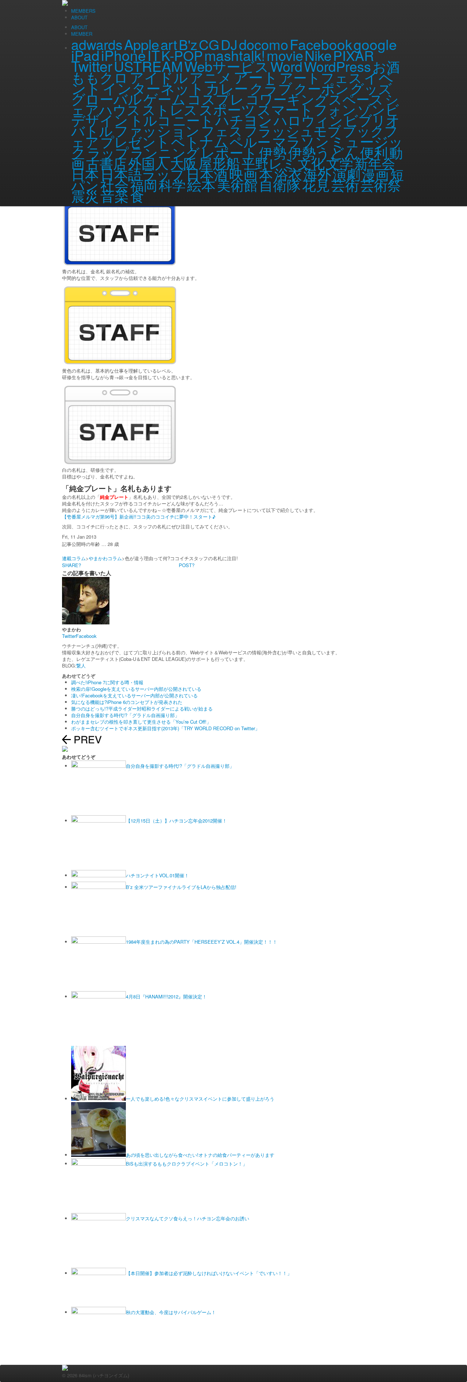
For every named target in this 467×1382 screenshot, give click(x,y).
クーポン (321, 88)
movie (285, 55)
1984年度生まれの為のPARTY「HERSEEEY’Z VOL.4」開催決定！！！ (201, 941)
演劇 (346, 173)
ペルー (250, 141)
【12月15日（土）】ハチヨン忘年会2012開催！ (176, 820)
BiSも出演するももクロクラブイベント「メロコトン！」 (186, 1163)
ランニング (165, 152)
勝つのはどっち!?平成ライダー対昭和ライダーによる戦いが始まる (142, 708)
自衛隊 (280, 185)
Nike (318, 55)
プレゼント (135, 141)
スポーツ (227, 109)
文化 (311, 163)
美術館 (237, 185)
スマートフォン (306, 109)
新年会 (375, 163)
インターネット (153, 88)
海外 (317, 173)
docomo (263, 44)
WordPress (337, 66)
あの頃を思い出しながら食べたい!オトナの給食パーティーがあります (200, 1154)
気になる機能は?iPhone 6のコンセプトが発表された (126, 701)
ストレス (169, 109)
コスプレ (215, 98)
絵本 (201, 184)
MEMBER (81, 33)
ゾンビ (378, 109)
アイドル (159, 77)
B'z (188, 44)
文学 (339, 163)
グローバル (106, 98)
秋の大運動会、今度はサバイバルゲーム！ (171, 1312)
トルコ (150, 120)
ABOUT (79, 27)
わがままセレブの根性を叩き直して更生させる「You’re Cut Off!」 (141, 721)
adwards (97, 44)
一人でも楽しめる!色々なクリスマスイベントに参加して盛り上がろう (200, 1098)
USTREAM (148, 66)
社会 (114, 184)
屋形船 (219, 163)
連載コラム (74, 558)
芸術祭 (380, 185)
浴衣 (288, 173)
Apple (141, 44)
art (169, 44)
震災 (85, 195)
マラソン (300, 141)
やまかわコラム (105, 558)
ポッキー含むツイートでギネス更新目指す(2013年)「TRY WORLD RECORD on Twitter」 (165, 728)
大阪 (183, 163)
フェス (222, 130)
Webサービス (226, 66)
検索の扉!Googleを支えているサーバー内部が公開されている (136, 688)
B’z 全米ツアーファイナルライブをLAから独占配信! (181, 887)
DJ (229, 44)
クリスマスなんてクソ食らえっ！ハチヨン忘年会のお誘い (187, 1218)
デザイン (99, 119)
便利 (374, 152)
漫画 (375, 174)
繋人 (81, 665)
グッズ (371, 88)
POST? (186, 565)
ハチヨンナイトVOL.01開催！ (157, 875)
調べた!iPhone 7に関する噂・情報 (107, 682)
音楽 (114, 195)
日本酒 (207, 173)
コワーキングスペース (314, 98)
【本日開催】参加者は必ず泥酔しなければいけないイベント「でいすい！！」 (209, 1273)
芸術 (345, 185)
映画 (243, 173)
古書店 (106, 163)
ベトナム (199, 141)
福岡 (143, 185)
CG (209, 44)
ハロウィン (308, 120)
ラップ (108, 152)
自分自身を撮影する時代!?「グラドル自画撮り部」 (125, 715)
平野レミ (269, 163)
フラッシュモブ (292, 130)
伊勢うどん (323, 152)
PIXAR (353, 55)
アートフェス (320, 77)
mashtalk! (234, 55)
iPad (85, 55)
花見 (316, 184)
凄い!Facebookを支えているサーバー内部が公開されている (134, 695)
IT (153, 55)
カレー (227, 88)
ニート (193, 120)
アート (256, 76)
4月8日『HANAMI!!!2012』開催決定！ (166, 996)
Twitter (91, 65)
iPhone (123, 55)
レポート (229, 152)
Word (286, 66)
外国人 (148, 163)
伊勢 (273, 152)
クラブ (271, 88)
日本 (85, 174)
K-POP (182, 55)
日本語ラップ (142, 173)
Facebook (321, 44)
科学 (172, 185)
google (375, 44)
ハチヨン (243, 120)
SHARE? (71, 565)
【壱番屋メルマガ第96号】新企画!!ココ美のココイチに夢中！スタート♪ (139, 516)
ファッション (157, 130)
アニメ (210, 77)
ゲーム (164, 98)
